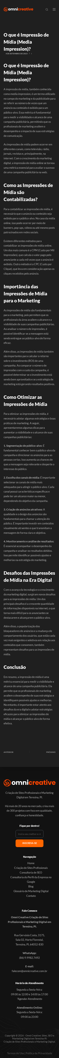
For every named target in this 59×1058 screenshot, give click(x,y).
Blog (31, 886)
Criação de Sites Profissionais (31, 867)
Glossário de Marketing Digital (31, 891)
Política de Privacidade (39, 1053)
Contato (31, 895)
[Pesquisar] (47, 9)
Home (30, 863)
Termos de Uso (15, 1053)
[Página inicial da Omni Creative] (18, 9)
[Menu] (54, 9)
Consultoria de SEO (31, 872)
